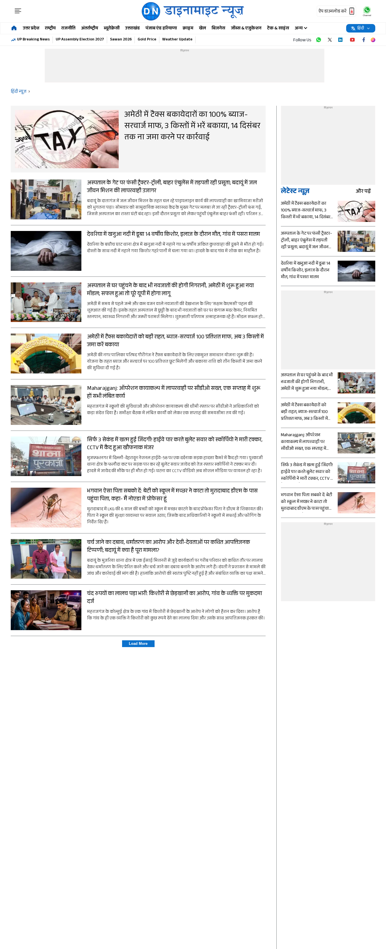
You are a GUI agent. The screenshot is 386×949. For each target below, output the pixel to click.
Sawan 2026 (121, 39)
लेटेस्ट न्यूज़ (295, 192)
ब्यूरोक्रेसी (112, 29)
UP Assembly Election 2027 (80, 39)
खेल (202, 29)
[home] (14, 28)
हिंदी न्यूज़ (18, 92)
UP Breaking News (33, 39)
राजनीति (68, 29)
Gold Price (147, 39)
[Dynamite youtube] (352, 40)
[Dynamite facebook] (363, 40)
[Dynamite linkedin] (341, 40)
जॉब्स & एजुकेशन (246, 29)
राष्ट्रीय (50, 29)
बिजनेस (218, 29)
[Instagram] (373, 40)
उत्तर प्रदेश (31, 29)
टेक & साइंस (278, 29)
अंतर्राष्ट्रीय (89, 29)
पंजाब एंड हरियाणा (161, 29)
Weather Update (177, 39)
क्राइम (188, 29)
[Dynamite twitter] (330, 40)
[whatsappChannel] (367, 11)
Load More (138, 643)
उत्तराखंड (132, 29)
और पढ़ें (363, 192)
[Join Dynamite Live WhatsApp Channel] (318, 40)
